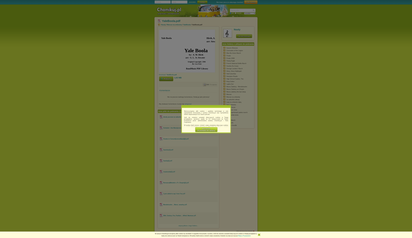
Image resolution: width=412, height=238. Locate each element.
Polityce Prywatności (244, 236)
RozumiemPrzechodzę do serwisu (206, 129)
